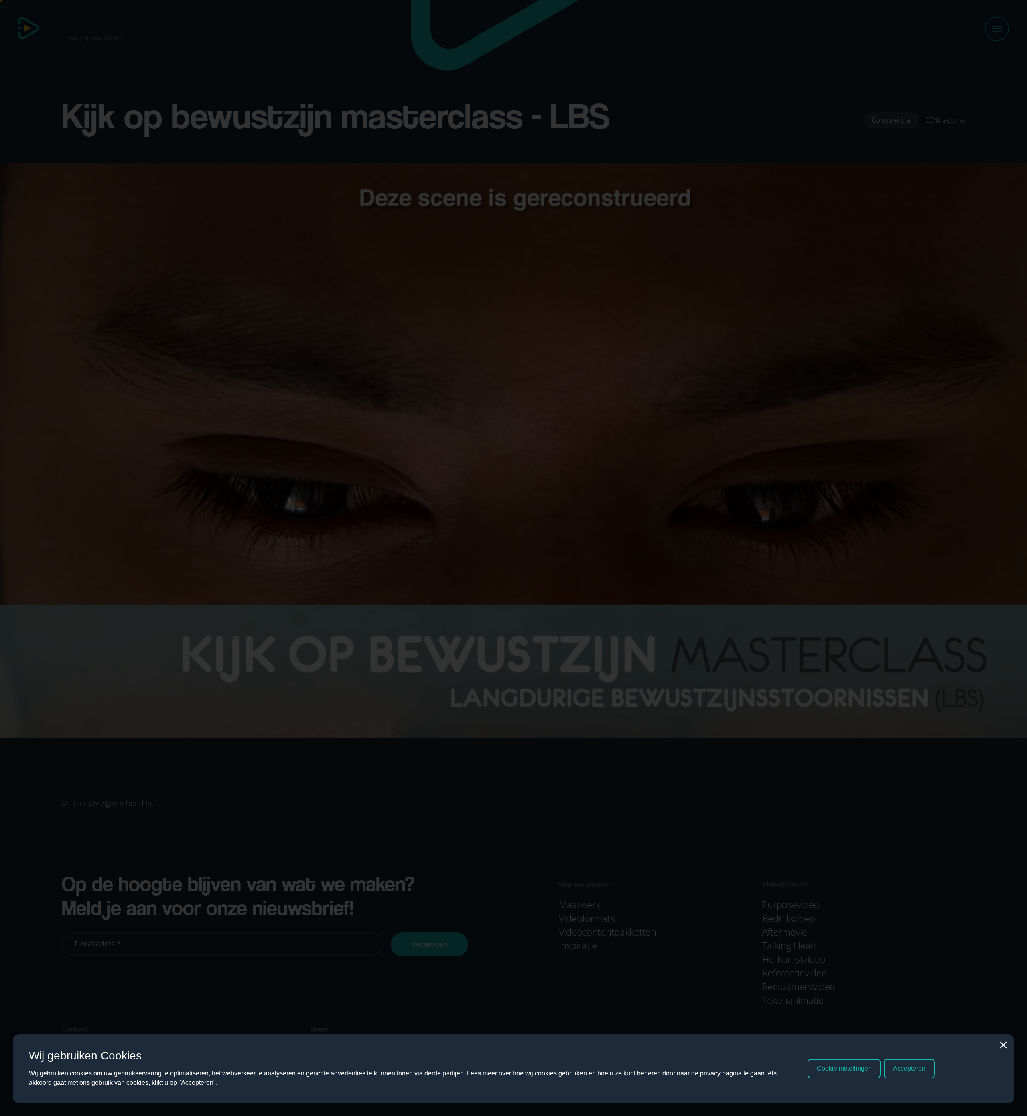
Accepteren (909, 1068)
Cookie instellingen (844, 1068)
